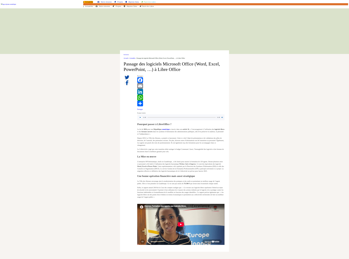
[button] (215, 4)
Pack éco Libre (150, 2)
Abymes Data (133, 2)
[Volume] (222, 117)
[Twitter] (127, 77)
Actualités (89, 2)
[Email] (180, 86)
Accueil (126, 58)
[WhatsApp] (180, 98)
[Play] (140, 117)
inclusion (126, 54)
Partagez (140, 109)
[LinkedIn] (180, 92)
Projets (120, 2)
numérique (166, 129)
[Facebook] (180, 80)
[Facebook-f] (127, 82)
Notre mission (106, 2)
